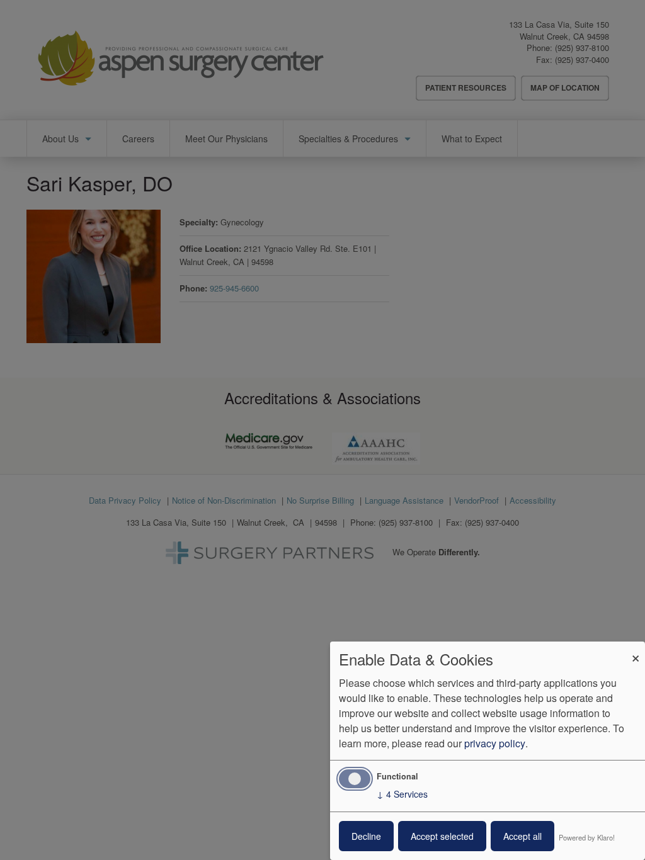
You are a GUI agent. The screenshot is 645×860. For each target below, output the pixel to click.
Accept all (522, 836)
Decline (366, 836)
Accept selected (442, 836)
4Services (402, 794)
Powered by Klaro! (587, 837)
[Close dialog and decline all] (635, 649)
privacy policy (494, 743)
